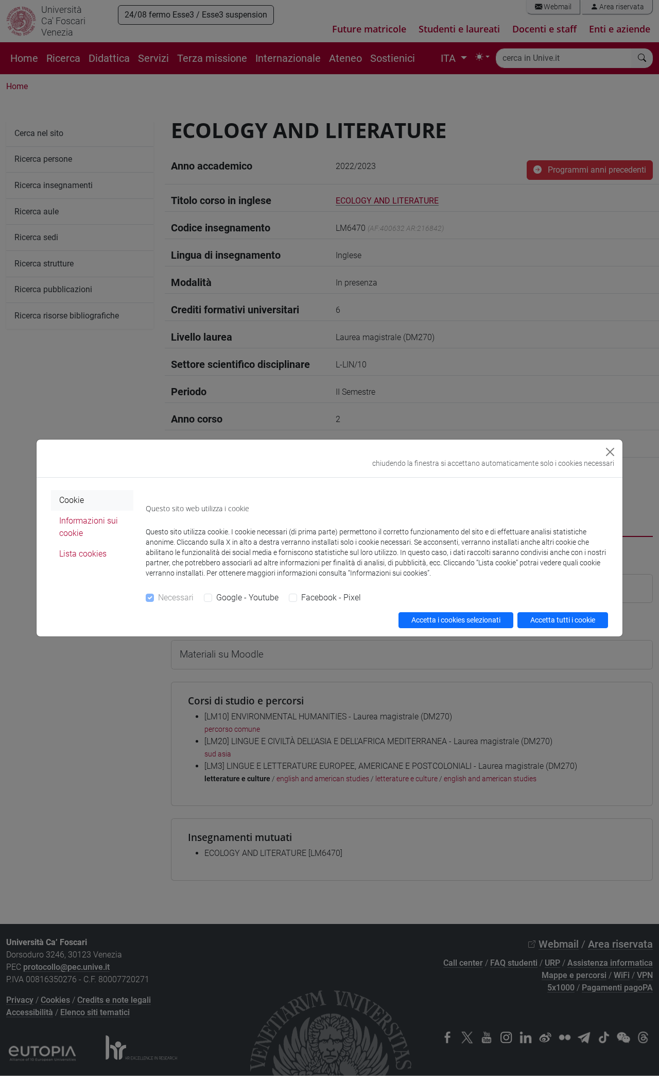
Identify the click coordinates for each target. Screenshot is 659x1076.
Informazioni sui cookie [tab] (88, 527)
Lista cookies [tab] (83, 554)
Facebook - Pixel (331, 597)
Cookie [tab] (71, 500)
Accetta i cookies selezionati (455, 620)
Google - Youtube (247, 597)
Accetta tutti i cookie (562, 620)
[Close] (610, 452)
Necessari (176, 597)
